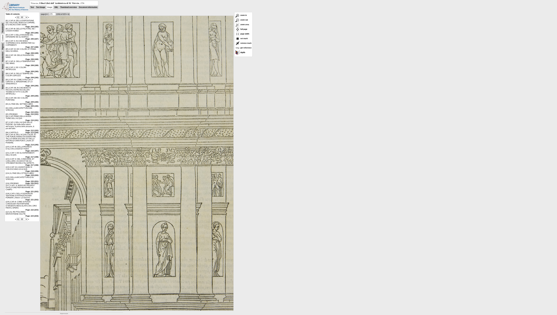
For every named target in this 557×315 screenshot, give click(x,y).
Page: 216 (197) (32, 151)
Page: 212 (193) (32, 131)
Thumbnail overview (68, 7)
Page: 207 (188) (32, 47)
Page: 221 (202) (32, 192)
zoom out (244, 20)
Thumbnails (3, 28)
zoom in (243, 15)
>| (68, 14)
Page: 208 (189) (32, 53)
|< (46, 14)
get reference (246, 48)
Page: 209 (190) (32, 72)
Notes (3, 66)
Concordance (3, 76)
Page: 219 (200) (32, 175)
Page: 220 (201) (32, 181)
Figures (3, 46)
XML (56, 7)
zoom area (244, 25)
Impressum (64, 313)
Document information (88, 7)
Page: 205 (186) (32, 33)
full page (243, 29)
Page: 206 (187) (32, 39)
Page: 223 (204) (32, 216)
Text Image (40, 7)
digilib (242, 52)
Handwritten (3, 57)
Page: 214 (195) (32, 145)
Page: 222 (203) (32, 210)
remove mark (246, 43)
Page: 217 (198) (32, 157)
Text (32, 7)
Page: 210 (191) (32, 112)
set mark (244, 39)
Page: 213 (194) (32, 133)
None (3, 86)
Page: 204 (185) (32, 27)
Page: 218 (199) (32, 171)
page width (244, 34)
